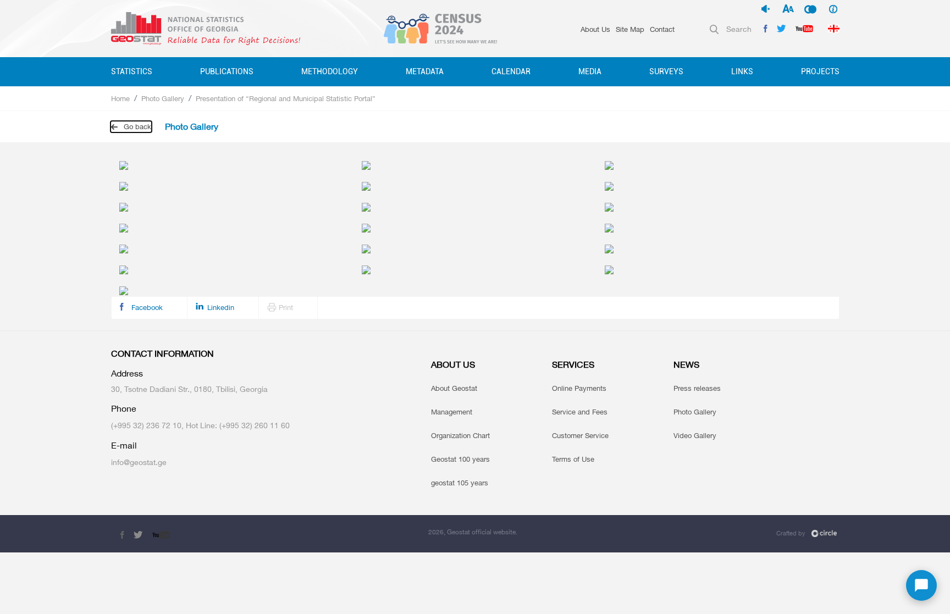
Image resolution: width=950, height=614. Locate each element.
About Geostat (454, 388)
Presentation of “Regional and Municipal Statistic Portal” (285, 98)
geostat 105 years (459, 482)
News (686, 364)
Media (589, 71)
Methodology (329, 71)
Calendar (511, 71)
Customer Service (580, 435)
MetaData (425, 71)
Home (120, 98)
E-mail (124, 445)
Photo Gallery (162, 98)
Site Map (630, 29)
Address (127, 373)
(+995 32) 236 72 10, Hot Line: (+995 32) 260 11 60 (200, 425)
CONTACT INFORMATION (162, 354)
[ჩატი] (921, 585)
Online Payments (579, 388)
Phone (123, 408)
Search (739, 29)
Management (451, 411)
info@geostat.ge (139, 462)
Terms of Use (573, 459)
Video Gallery (694, 435)
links (742, 71)
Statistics (131, 71)
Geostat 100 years (460, 459)
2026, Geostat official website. (472, 532)
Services (573, 364)
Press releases (697, 388)
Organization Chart (460, 435)
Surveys (666, 71)
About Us (595, 29)
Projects (820, 71)
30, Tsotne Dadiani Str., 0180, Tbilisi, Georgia (189, 389)
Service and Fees (579, 411)
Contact (662, 29)
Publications (226, 71)
